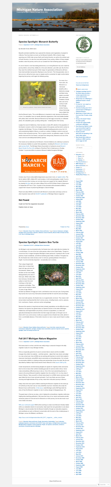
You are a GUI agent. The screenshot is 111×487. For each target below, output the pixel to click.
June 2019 (78, 274)
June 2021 (78, 245)
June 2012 (78, 415)
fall (37, 423)
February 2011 (80, 437)
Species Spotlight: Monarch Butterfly (38, 41)
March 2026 (79, 190)
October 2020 (79, 252)
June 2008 (78, 470)
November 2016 (80, 327)
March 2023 (79, 212)
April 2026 (78, 188)
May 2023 (78, 208)
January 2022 (79, 234)
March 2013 (79, 399)
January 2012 (79, 425)
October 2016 (79, 329)
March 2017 (79, 320)
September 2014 (80, 366)
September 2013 (80, 388)
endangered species (24, 423)
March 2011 (79, 436)
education (61, 421)
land (47, 423)
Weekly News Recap (81, 174)
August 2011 (79, 432)
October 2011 (79, 428)
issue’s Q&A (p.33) (61, 362)
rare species (49, 424)
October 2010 (79, 445)
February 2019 (80, 280)
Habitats (37, 231)
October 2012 (79, 408)
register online (61, 177)
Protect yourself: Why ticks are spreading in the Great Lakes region (84, 133)
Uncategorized (80, 173)
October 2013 (79, 386)
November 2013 (80, 384)
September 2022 (80, 221)
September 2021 (80, 240)
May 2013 (78, 395)
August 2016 (79, 333)
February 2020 (80, 260)
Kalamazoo (60, 231)
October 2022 (79, 219)
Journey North (25, 146)
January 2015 (79, 359)
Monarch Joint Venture (61, 144)
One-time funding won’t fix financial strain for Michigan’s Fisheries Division (84, 109)
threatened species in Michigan (32, 426)
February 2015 (80, 357)
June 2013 (78, 393)
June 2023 (78, 206)
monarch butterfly (48, 232)
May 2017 (78, 316)
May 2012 (78, 417)
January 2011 (79, 439)
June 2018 (78, 293)
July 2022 (78, 225)
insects (55, 231)
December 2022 (80, 216)
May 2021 (78, 247)
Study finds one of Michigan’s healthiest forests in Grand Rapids (84, 100)
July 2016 (78, 335)
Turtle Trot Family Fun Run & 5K (31, 330)
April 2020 (78, 256)
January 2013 (79, 403)
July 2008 (78, 469)
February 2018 (80, 300)
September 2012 (80, 410)
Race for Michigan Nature (28, 234)
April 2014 (78, 375)
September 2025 (80, 197)
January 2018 (79, 302)
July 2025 (78, 201)
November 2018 (80, 283)
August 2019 (79, 271)
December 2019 (80, 263)
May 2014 (78, 373)
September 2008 (80, 465)
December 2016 (80, 326)
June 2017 (78, 315)
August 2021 (79, 241)
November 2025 (80, 194)
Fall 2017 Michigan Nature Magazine (38, 338)
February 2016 (80, 344)
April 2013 (78, 397)
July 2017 (78, 313)
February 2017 (80, 322)
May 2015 (78, 351)
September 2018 (80, 287)
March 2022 (79, 230)
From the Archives (81, 162)
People (39, 421)
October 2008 (79, 463)
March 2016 (79, 342)
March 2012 (79, 421)
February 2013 (80, 401)
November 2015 (80, 349)
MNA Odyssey (79, 163)
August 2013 (79, 390)
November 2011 (80, 426)
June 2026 (78, 184)
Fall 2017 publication (41, 194)
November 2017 (80, 305)
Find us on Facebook (82, 76)
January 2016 (79, 346)
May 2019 (78, 276)
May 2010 (78, 454)
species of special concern (58, 329)
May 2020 (78, 254)
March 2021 (79, 250)
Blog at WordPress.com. (55, 481)
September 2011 (80, 430)
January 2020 (79, 261)
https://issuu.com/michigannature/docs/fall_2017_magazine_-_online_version (40, 417)
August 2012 (79, 412)
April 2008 (78, 474)
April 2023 (78, 210)
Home (20, 29)
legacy (50, 423)
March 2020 (79, 258)
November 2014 (80, 362)
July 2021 (78, 243)
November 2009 (80, 458)
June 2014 (78, 371)
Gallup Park (28, 329)
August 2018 (79, 289)
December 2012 (80, 404)
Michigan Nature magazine (25, 424)
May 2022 (78, 228)
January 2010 (79, 456)
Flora (33, 231)
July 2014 (78, 370)
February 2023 (80, 214)
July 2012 (78, 414)
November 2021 (80, 236)
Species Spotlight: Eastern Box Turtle (38, 242)
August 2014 (79, 368)
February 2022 (80, 232)
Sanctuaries (45, 421)
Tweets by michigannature (82, 85)
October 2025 (79, 196)
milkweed (40, 232)
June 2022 (78, 227)
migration (35, 232)
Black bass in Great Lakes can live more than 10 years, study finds (84, 115)
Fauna (30, 231)
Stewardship (51, 421)
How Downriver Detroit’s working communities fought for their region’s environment (84, 128)
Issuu (27, 227)
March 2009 (79, 461)
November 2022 (80, 217)
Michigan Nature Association (42, 45)
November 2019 (80, 265)
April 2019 (78, 278)
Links (33, 29)
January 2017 (79, 324)
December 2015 (80, 348)
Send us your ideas (42, 29)
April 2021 (78, 249)
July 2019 (78, 272)
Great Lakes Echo (83, 89)
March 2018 (79, 298)
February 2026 (80, 192)
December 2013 (80, 382)
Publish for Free (65, 227)
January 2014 (79, 381)
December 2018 (80, 282)
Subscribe (80, 71)
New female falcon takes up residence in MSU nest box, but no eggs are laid (83, 139)
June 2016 (78, 337)
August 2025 (79, 199)
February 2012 (80, 423)
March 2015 (79, 355)
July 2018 (78, 291)
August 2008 (79, 467)
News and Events (44, 231)
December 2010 (80, 441)
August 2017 (79, 311)
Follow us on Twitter (82, 83)
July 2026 (78, 183)
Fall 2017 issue (41, 423)
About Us (27, 29)
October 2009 (79, 459)
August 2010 (79, 448)
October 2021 (79, 238)
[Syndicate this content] (76, 89)
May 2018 (78, 294)
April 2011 (78, 434)
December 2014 (80, 360)
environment (22, 329)
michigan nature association (26, 232)
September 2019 (80, 269)
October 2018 (79, 285)
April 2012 (78, 419)
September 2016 (80, 331)
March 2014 (79, 377)
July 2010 (78, 450)
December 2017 (80, 304)
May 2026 (78, 186)
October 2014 (79, 364)
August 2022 (79, 223)
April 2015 (78, 353)
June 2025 (78, 203)
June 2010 (78, 452)
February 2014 (80, 379)
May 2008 (78, 472)
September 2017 (80, 309)
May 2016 (78, 338)
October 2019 (79, 267)
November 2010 (80, 443)
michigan (66, 231)
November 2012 (80, 406)
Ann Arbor (52, 327)
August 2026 (79, 181)
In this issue (39, 388)
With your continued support (27, 405)
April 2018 (78, 296)
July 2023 (78, 205)
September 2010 (80, 447)
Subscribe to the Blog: (82, 57)
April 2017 (78, 318)
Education (25, 231)
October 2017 (79, 307)
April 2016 (78, 340)
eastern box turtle (60, 327)
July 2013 (78, 392)
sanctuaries (55, 424)
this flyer (27, 183)
